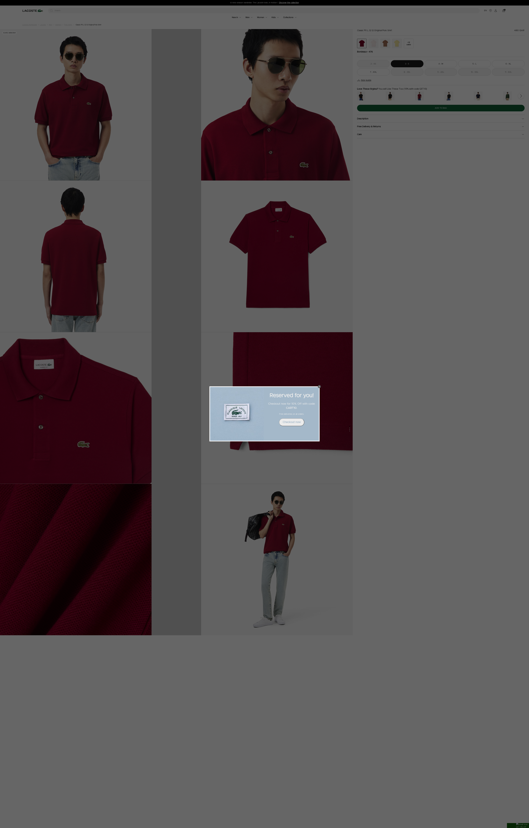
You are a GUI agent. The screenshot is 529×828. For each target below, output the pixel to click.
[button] (319, 386)
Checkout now (292, 422)
